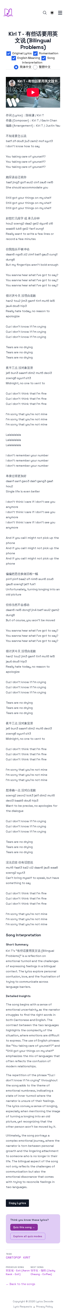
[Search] (45, 12)
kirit (26, 1257)
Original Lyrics (22, 53)
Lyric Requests (22, 1306)
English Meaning (28, 58)
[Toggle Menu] (60, 13)
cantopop (13, 1257)
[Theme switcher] (52, 12)
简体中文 (26, 67)
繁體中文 (45, 67)
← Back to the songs (20, 1284)
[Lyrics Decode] (9, 12)
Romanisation (48, 53)
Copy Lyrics (17, 1203)
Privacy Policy (44, 1306)
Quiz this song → (24, 1227)
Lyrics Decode (44, 1301)
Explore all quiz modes (27, 1236)
